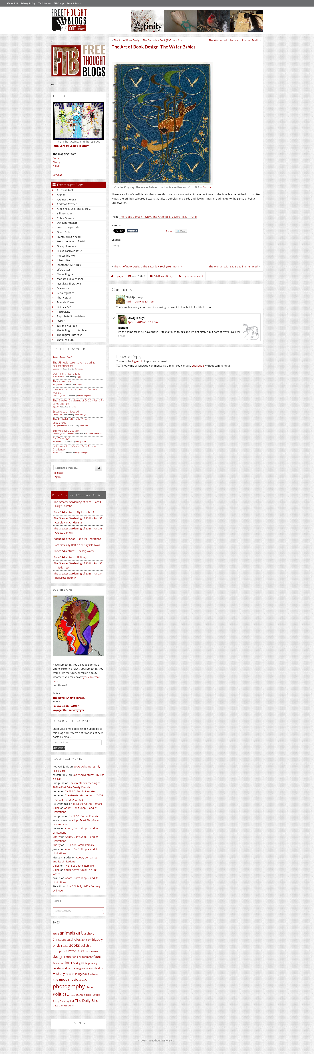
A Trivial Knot (65, 190)
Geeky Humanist (67, 246)
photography (69, 986)
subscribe (198, 365)
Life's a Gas (64, 269)
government (86, 968)
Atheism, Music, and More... (74, 208)
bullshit (85, 946)
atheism (86, 939)
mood (63, 979)
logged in (137, 361)
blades (64, 945)
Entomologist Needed (66, 411)
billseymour (81, 441)
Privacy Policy (28, 3)
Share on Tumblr (132, 231)
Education (70, 956)
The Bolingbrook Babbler (72, 330)
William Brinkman (94, 433)
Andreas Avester (67, 204)
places (89, 987)
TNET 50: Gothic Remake (80, 791)
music (73, 979)
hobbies (70, 974)
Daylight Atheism (67, 222)
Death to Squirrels (68, 227)
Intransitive (64, 260)
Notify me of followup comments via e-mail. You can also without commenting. (176, 365)
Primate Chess (65, 302)
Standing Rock (67, 1001)
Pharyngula (64, 297)
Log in (57, 477)
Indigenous (82, 974)
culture (79, 951)
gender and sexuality (66, 968)
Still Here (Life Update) (66, 430)
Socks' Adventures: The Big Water (74, 551)
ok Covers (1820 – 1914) (182, 216)
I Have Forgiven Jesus (69, 251)
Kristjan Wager (81, 452)
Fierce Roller (64, 232)
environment (85, 956)
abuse (56, 933)
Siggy (79, 376)
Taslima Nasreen (67, 325)
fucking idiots (80, 963)
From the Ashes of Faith (71, 241)
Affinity (61, 194)
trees (55, 1005)
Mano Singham (66, 274)
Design (169, 276)
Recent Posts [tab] (59, 495)
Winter (71, 1005)
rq (54, 170)
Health (98, 968)
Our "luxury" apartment (66, 373)
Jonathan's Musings (69, 265)
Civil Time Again (62, 438)
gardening (92, 963)
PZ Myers (78, 384)
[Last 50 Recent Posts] (62, 357)
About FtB (12, 3)
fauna (97, 957)
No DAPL (82, 979)
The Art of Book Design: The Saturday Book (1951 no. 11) (148, 40)
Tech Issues (44, 3)
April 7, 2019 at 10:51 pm (143, 322)
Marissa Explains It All (70, 279)
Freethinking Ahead (69, 237)
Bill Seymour (64, 213)
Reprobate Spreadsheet (71, 316)
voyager (57, 174)
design (58, 956)
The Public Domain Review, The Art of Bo (143, 216)
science (79, 994)
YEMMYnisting (65, 339)
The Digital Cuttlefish (69, 335)
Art (155, 276)
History (59, 973)
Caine (56, 158)
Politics (60, 994)
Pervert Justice (65, 293)
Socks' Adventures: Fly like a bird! (74, 512)
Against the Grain (67, 199)
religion (71, 994)
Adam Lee (84, 425)
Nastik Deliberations (69, 283)
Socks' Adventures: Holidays (70, 557)
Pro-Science (64, 307)
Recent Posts (74, 3)
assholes (74, 939)
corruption (59, 951)
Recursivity (63, 311)
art (79, 932)
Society (56, 1001)
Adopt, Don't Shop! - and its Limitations (77, 539)
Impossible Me (66, 255)
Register (58, 472)
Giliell (56, 166)
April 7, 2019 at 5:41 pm (140, 301)
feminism (58, 963)
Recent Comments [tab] (80, 495)
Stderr (61, 321)
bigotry (97, 939)
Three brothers (62, 381)
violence (63, 1005)
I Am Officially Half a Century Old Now (77, 545)
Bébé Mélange (80, 414)
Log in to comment (192, 276)
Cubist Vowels (65, 218)
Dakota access (91, 951)
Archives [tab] (97, 495)
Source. (207, 187)
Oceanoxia (63, 288)
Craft (70, 951)
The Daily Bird (86, 1000)
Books (74, 945)
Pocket (169, 231)
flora (67, 962)
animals (67, 933)
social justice (92, 994)
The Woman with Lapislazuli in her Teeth (234, 40)
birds (57, 945)
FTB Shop (59, 3)
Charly (57, 162)
